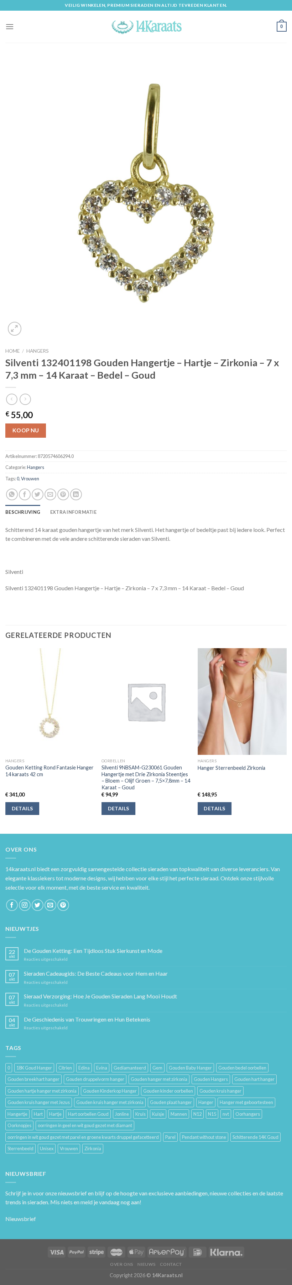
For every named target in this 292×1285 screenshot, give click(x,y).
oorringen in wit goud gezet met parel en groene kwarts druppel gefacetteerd (83, 1137)
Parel (170, 1137)
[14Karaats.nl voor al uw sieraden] (146, 26)
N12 (197, 1114)
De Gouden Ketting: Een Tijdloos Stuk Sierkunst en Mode (93, 950)
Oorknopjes (19, 1125)
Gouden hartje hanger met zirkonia (42, 1091)
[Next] (286, 740)
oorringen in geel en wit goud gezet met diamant (85, 1125)
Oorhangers (247, 1114)
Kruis (140, 1114)
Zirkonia (92, 1148)
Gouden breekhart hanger (33, 1079)
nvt (226, 1114)
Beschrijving (22, 512)
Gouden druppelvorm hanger (95, 1079)
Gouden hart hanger (254, 1079)
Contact (171, 1264)
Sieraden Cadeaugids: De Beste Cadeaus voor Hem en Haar (96, 973)
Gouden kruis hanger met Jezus (38, 1102)
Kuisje (158, 1114)
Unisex (46, 1148)
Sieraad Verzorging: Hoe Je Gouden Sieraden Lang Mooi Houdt (100, 996)
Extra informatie (73, 512)
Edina (84, 1068)
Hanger (205, 1102)
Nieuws (146, 1264)
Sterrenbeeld (20, 1148)
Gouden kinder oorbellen (168, 1091)
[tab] (22, 512)
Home (12, 351)
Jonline (122, 1114)
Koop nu (25, 430)
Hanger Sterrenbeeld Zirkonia (231, 768)
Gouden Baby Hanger (190, 1068)
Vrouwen (30, 478)
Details (22, 808)
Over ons (121, 1264)
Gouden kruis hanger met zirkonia (110, 1102)
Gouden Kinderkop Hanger (110, 1091)
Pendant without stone (204, 1137)
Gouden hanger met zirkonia (159, 1079)
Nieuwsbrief (20, 1218)
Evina (101, 1068)
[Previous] (5, 740)
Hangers (37, 351)
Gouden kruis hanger (220, 1091)
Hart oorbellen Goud (88, 1114)
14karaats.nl (20, 868)
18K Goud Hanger (34, 1068)
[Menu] (9, 26)
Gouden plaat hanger (171, 1102)
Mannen (179, 1114)
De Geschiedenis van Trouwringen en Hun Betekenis (87, 1019)
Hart (38, 1114)
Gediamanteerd (130, 1068)
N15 (212, 1114)
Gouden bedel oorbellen (242, 1068)
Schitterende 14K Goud (255, 1137)
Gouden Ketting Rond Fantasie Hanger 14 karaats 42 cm (49, 770)
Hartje (55, 1114)
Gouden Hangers (211, 1079)
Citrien (65, 1068)
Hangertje (17, 1114)
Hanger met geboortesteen (246, 1102)
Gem (157, 1068)
